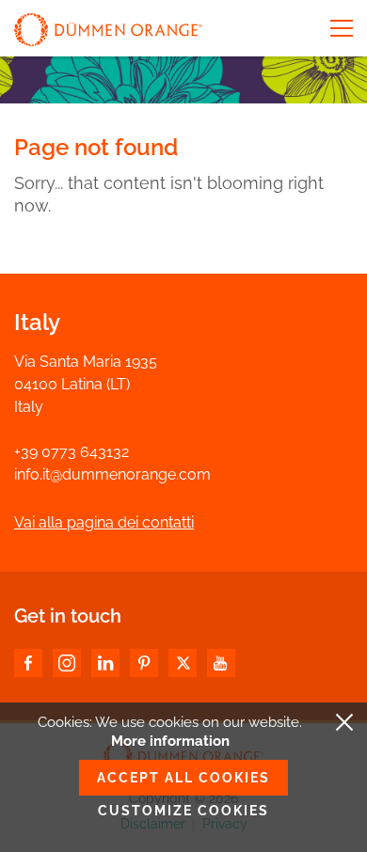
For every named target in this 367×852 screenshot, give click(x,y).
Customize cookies (183, 810)
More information (170, 741)
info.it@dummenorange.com (112, 474)
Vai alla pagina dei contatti (104, 522)
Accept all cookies (183, 777)
